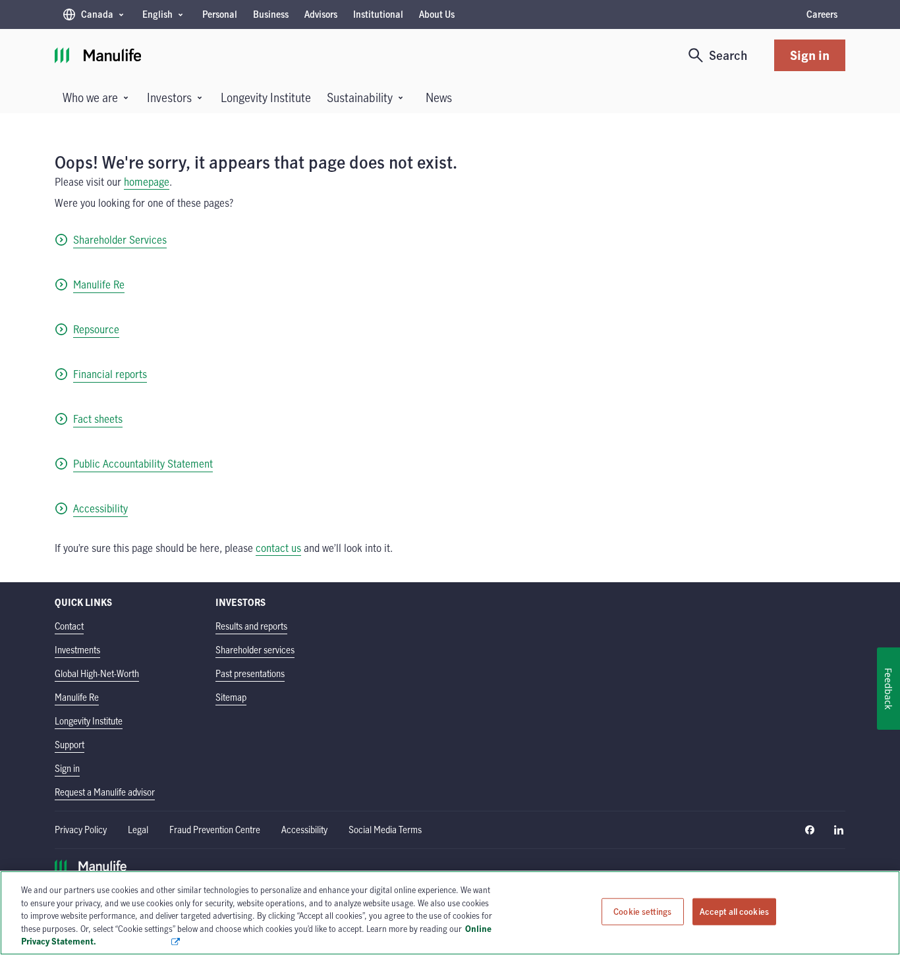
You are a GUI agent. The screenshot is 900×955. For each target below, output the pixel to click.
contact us (278, 548)
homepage (146, 182)
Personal (219, 14)
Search (728, 55)
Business (271, 14)
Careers (821, 14)
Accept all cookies (734, 911)
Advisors (320, 14)
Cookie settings (642, 911)
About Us (437, 14)
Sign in (810, 55)
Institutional (378, 14)
